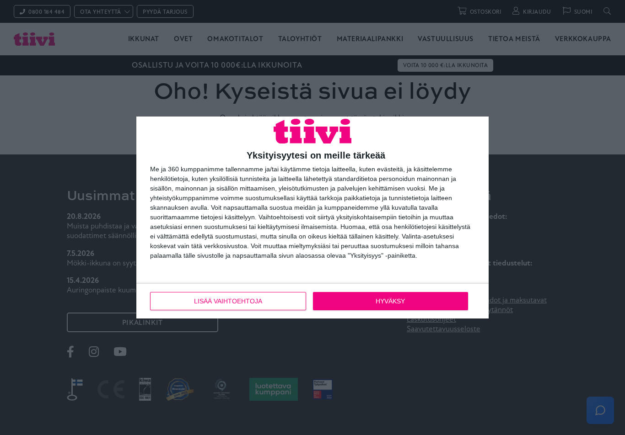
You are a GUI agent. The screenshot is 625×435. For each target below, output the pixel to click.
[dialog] (312, 217)
